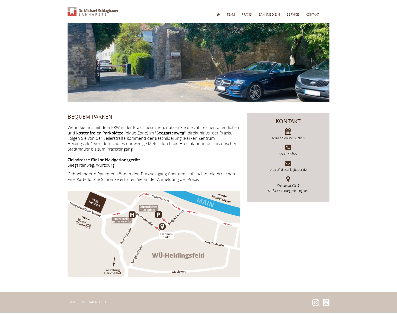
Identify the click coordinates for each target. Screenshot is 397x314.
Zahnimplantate (272, 56)
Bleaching (267, 40)
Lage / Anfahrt (318, 34)
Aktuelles (250, 40)
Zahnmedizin (269, 14)
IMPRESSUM (76, 302)
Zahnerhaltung (272, 29)
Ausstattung (252, 29)
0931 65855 (288, 153)
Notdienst (314, 45)
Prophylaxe (268, 23)
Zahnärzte (235, 23)
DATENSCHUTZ (98, 302)
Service (293, 14)
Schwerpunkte (254, 23)
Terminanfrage (318, 29)
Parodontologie (273, 45)
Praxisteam (236, 29)
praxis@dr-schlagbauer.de (288, 169)
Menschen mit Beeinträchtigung (286, 84)
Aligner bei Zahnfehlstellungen (286, 73)
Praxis (247, 14)
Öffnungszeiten (319, 23)
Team (231, 14)
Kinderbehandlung (275, 62)
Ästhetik (266, 34)
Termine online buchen (288, 138)
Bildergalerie (253, 34)
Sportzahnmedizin (274, 68)
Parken (312, 40)
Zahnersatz (268, 51)
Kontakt (312, 14)
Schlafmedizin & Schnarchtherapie (288, 79)
